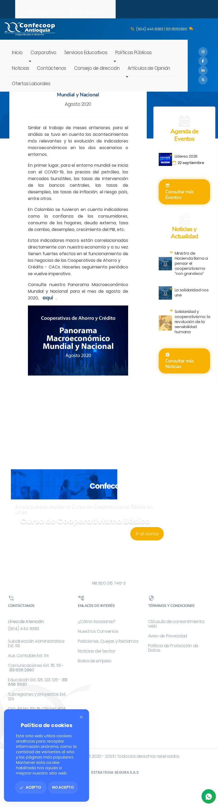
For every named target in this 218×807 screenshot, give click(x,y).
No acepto (63, 787)
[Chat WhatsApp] (209, 796)
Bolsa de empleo (94, 661)
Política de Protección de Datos (173, 648)
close (81, 717)
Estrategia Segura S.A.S (115, 772)
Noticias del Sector (96, 651)
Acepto (30, 787)
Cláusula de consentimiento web (176, 623)
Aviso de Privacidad (167, 636)
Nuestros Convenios (98, 631)
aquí (48, 297)
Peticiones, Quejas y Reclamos (108, 641)
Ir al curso (147, 533)
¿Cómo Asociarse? (96, 621)
